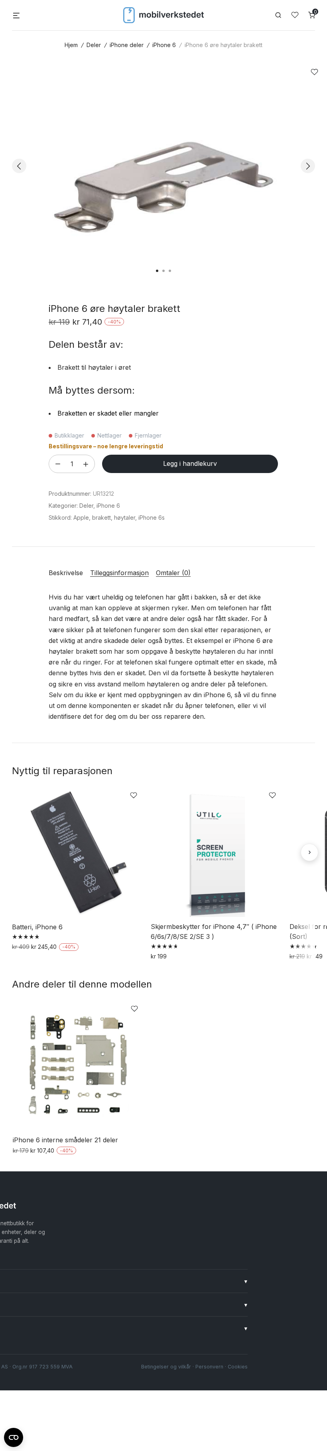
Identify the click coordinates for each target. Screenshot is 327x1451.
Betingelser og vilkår (166, 1367)
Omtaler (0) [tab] (173, 573)
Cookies (238, 1367)
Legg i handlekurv (190, 463)
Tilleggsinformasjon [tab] (119, 573)
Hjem (71, 44)
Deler (94, 44)
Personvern (209, 1367)
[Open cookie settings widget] (13, 1436)
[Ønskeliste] (295, 15)
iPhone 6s (151, 517)
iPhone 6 (164, 44)
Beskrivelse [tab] (66, 573)
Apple (81, 517)
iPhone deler (127, 44)
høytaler (124, 517)
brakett (101, 517)
